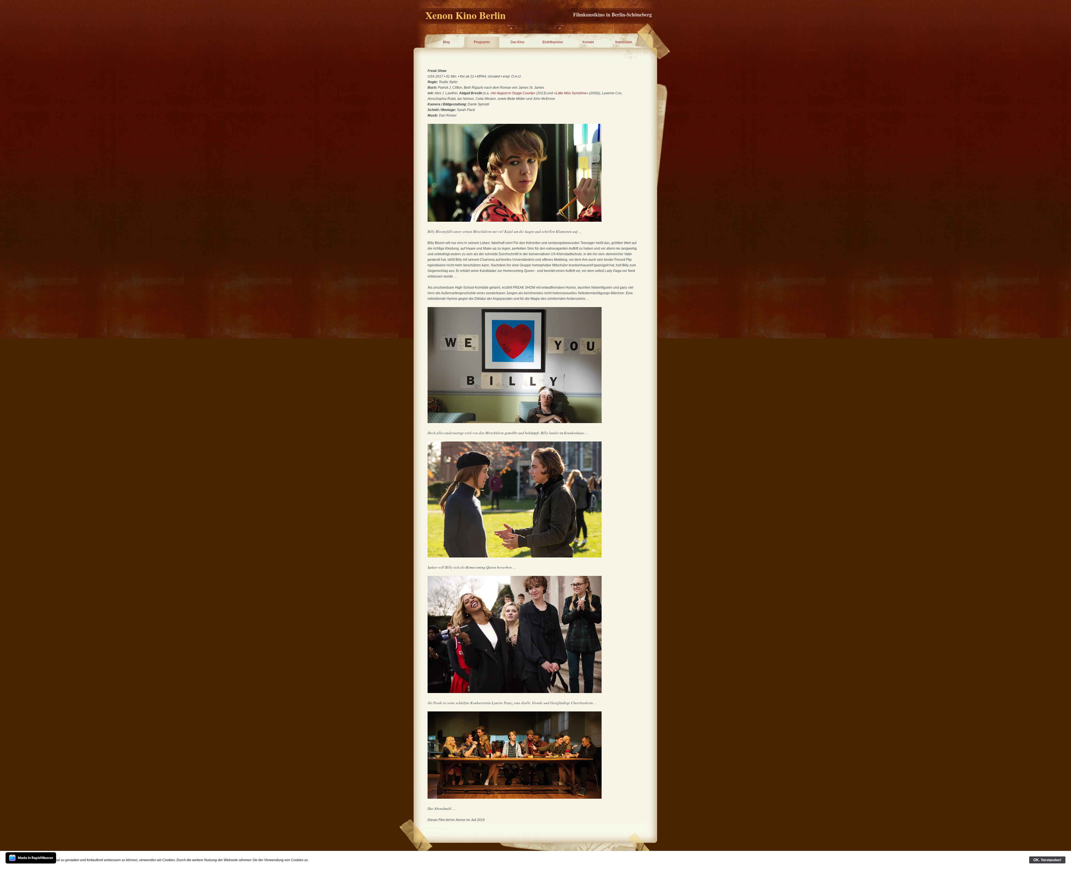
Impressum (623, 42)
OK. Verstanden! (1047, 860)
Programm (482, 42)
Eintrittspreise (552, 42)
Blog (446, 42)
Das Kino (517, 42)
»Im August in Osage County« (513, 93)
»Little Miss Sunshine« (571, 93)
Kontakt (588, 42)
